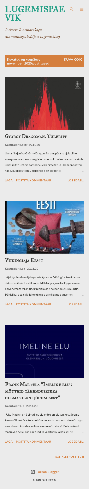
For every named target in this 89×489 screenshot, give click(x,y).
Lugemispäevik (35, 13)
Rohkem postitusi (69, 456)
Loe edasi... (76, 180)
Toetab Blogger (47, 472)
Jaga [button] (9, 180)
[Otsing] (71, 7)
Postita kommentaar (33, 180)
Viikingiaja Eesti (24, 260)
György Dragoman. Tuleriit (36, 136)
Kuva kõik (73, 59)
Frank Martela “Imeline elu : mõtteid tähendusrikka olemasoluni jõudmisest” (38, 391)
